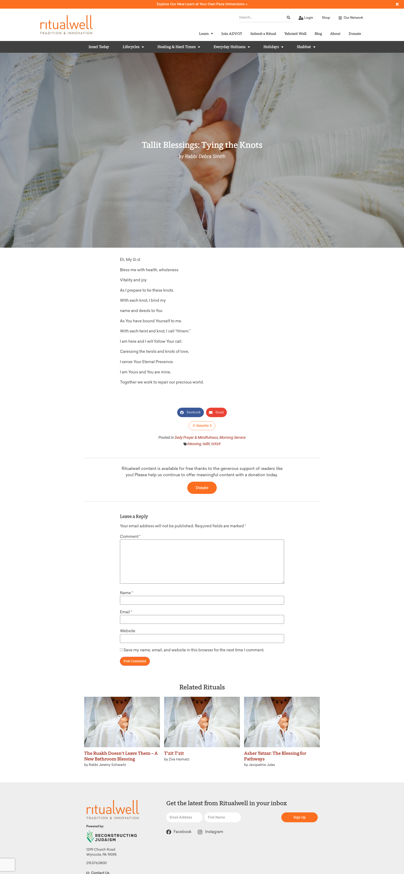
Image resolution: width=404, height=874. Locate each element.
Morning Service (232, 437)
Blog (318, 33)
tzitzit (216, 444)
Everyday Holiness (230, 47)
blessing (194, 444)
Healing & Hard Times (176, 47)
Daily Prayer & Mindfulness (196, 437)
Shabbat (304, 47)
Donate (355, 33)
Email (126, 612)
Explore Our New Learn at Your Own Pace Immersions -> (202, 4)
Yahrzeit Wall (295, 33)
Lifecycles (131, 47)
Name (126, 593)
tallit (206, 444)
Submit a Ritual (263, 33)
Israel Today (99, 47)
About (335, 33)
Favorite (204, 426)
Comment (130, 536)
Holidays (271, 47)
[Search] (288, 17)
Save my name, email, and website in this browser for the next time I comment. (194, 650)
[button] (190, 412)
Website (127, 631)
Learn (204, 33)
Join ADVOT (231, 33)
